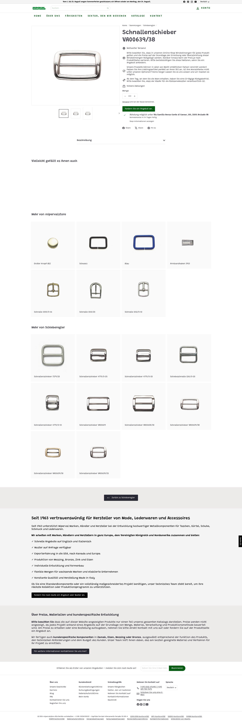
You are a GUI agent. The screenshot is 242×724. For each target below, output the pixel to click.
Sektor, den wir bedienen (107, 16)
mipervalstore (55, 214)
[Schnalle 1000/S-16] (53, 293)
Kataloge (138, 16)
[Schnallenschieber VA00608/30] (143, 406)
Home (37, 16)
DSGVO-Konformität (176, 716)
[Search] (107, 8)
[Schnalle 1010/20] (98, 293)
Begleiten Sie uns (58, 703)
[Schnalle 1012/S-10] (143, 293)
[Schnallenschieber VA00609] (98, 406)
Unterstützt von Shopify (180, 719)
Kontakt (156, 16)
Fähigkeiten (74, 16)
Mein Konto (84, 697)
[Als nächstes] (118, 113)
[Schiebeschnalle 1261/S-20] (189, 357)
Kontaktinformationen (118, 697)
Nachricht (112, 700)
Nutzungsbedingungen (89, 690)
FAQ (51, 697)
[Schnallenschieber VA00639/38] (45, 186)
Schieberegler (149, 26)
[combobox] (80, 8)
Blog (52, 693)
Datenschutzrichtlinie (88, 693)
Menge (125, 91)
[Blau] (143, 244)
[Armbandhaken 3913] (189, 244)
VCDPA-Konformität (57, 719)
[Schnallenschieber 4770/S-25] (98, 357)
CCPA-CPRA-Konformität (139, 716)
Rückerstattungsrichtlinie (90, 687)
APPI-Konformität (158, 716)
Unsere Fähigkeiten (116, 687)
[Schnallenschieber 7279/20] (53, 357)
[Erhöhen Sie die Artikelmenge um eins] (134, 96)
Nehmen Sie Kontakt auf (119, 693)
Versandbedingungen (95, 719)
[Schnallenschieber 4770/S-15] (53, 406)
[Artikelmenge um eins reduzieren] (125, 96)
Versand (125, 102)
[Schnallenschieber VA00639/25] (98, 454)
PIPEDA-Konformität (194, 716)
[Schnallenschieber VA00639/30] (53, 454)
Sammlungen (135, 26)
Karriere (53, 690)
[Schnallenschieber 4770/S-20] (143, 357)
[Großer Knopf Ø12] (53, 244)
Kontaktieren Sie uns (59, 700)
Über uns (53, 16)
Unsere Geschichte (58, 687)
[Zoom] (75, 65)
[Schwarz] (98, 244)
